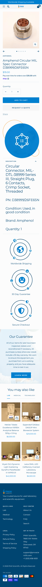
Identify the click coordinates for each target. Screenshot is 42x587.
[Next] (38, 51)
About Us (27, 510)
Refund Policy (9, 539)
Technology (30, 395)
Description (11, 161)
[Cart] (38, 7)
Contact (26, 515)
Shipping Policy (9, 548)
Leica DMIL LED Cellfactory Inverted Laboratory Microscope (31, 468)
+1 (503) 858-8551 (30, 558)
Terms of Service (10, 543)
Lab (8, 395)
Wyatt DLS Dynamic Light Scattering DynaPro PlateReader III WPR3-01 (10, 468)
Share (5, 114)
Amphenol (7, 56)
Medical (17, 395)
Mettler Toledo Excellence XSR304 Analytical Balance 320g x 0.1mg (11, 429)
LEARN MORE (21, 375)
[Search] (8, 7)
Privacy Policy (9, 534)
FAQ (25, 519)
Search (26, 523)
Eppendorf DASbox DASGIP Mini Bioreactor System (31, 427)
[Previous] (4, 51)
